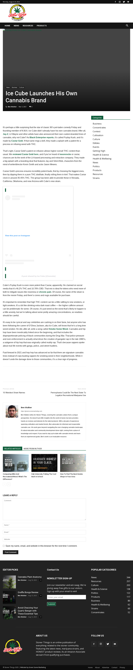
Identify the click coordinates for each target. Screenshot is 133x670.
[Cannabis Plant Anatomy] (9, 581)
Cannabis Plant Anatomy (30, 577)
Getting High (99, 150)
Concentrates (99, 127)
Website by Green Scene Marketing (33, 667)
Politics (96, 166)
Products (42, 25)
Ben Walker (12, 107)
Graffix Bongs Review (28, 592)
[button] (127, 25)
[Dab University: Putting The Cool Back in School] (44, 463)
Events (96, 147)
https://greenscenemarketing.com (31, 411)
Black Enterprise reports (42, 137)
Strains (96, 178)
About (97, 667)
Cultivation (98, 135)
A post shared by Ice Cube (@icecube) (39, 276)
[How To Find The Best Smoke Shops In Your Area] (73, 463)
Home (7, 25)
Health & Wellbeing (102, 158)
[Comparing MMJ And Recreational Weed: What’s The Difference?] (16, 463)
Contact (114, 667)
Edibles (96, 143)
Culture (21, 87)
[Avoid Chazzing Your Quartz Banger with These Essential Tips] (9, 612)
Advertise (105, 667)
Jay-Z (5, 134)
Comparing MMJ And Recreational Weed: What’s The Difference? (15, 476)
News (16, 25)
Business (14, 87)
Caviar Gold (17, 141)
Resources (28, 25)
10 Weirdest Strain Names (14, 392)
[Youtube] (128, 2)
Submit (51, 604)
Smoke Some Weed (58, 329)
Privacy (122, 667)
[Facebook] (115, 2)
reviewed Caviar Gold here (25, 154)
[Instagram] (120, 2)
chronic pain (45, 292)
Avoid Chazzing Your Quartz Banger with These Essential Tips (28, 610)
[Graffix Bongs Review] (9, 597)
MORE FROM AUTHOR (33, 449)
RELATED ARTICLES (12, 449)
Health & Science (101, 154)
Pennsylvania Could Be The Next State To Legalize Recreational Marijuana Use (68, 394)
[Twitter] (124, 2)
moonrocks (65, 154)
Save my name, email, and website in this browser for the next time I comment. (41, 546)
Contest (96, 131)
